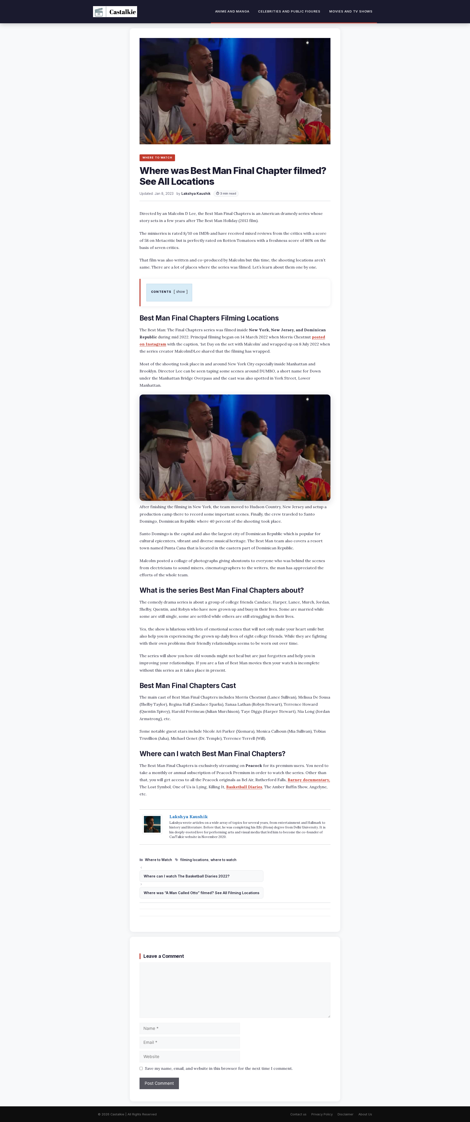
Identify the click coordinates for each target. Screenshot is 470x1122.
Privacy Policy (322, 1114)
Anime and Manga (232, 11)
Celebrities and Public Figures (289, 11)
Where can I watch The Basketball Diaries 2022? (187, 876)
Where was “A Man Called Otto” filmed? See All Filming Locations (201, 893)
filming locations (194, 860)
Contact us (298, 1114)
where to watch (223, 860)
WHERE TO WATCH (157, 157)
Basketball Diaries (244, 786)
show (180, 291)
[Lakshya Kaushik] (152, 832)
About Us (365, 1114)
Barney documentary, (309, 779)
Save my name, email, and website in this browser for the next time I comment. (219, 1068)
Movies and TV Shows (351, 11)
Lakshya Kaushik (188, 816)
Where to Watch (158, 860)
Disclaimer (345, 1114)
